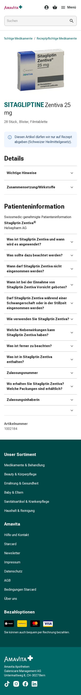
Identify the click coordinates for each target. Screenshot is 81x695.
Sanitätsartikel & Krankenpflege (26, 502)
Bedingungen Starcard (20, 590)
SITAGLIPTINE (24, 104)
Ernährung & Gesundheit (21, 483)
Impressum (12, 562)
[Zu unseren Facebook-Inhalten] (25, 684)
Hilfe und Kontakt (16, 535)
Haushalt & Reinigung (19, 511)
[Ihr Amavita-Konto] (45, 7)
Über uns (10, 599)
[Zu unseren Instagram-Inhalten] (16, 684)
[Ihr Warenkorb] (55, 7)
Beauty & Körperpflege (20, 474)
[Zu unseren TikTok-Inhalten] (7, 684)
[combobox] (34, 21)
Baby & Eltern (13, 492)
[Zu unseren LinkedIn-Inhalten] (34, 684)
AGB (7, 580)
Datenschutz (13, 571)
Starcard (10, 544)
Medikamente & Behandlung (24, 465)
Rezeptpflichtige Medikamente (57, 38)
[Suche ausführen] (72, 21)
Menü (71, 7)
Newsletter (12, 553)
